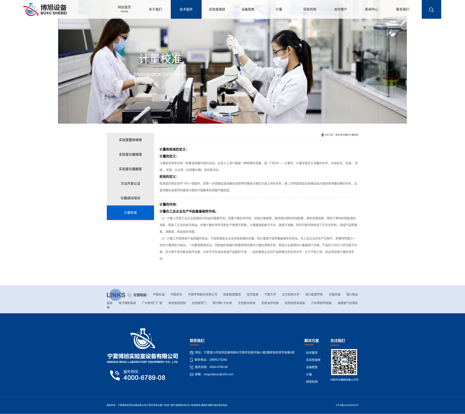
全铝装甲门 (199, 303)
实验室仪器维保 (130, 154)
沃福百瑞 (334, 294)
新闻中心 (371, 9)
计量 (279, 9)
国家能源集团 (232, 294)
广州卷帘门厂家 (152, 303)
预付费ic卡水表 (222, 303)
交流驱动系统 (246, 303)
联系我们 (402, 9)
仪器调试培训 (130, 198)
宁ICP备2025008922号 (346, 405)
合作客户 (340, 9)
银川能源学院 (314, 294)
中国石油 (159, 294)
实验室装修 (217, 9)
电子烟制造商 (127, 303)
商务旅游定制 (177, 303)
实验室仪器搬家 (130, 169)
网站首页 (124, 9)
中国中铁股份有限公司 (202, 294)
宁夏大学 (270, 294)
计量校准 (130, 213)
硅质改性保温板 (295, 303)
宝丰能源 (252, 294)
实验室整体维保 (130, 140)
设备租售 (247, 9)
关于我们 (155, 9)
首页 (337, 135)
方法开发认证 (130, 183)
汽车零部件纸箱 (321, 303)
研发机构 (309, 9)
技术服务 (186, 9)
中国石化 (176, 294)
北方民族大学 (290, 294)
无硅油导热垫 (270, 303)
